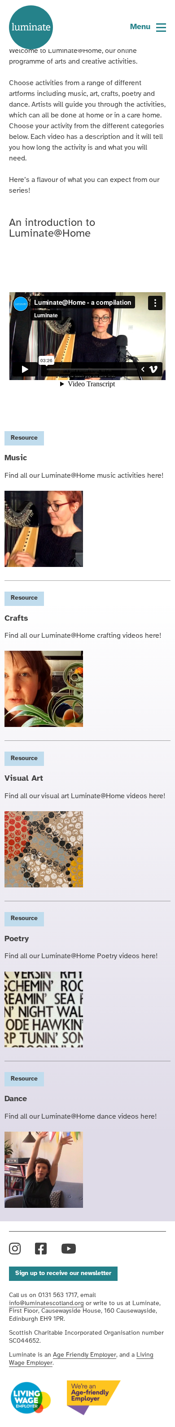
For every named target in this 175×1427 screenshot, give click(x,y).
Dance (15, 1099)
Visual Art (23, 778)
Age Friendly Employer (84, 1355)
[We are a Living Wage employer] (30, 1398)
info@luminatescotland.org (46, 1303)
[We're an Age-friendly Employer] (94, 1397)
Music (15, 458)
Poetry (16, 939)
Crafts (16, 618)
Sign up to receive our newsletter (63, 1273)
